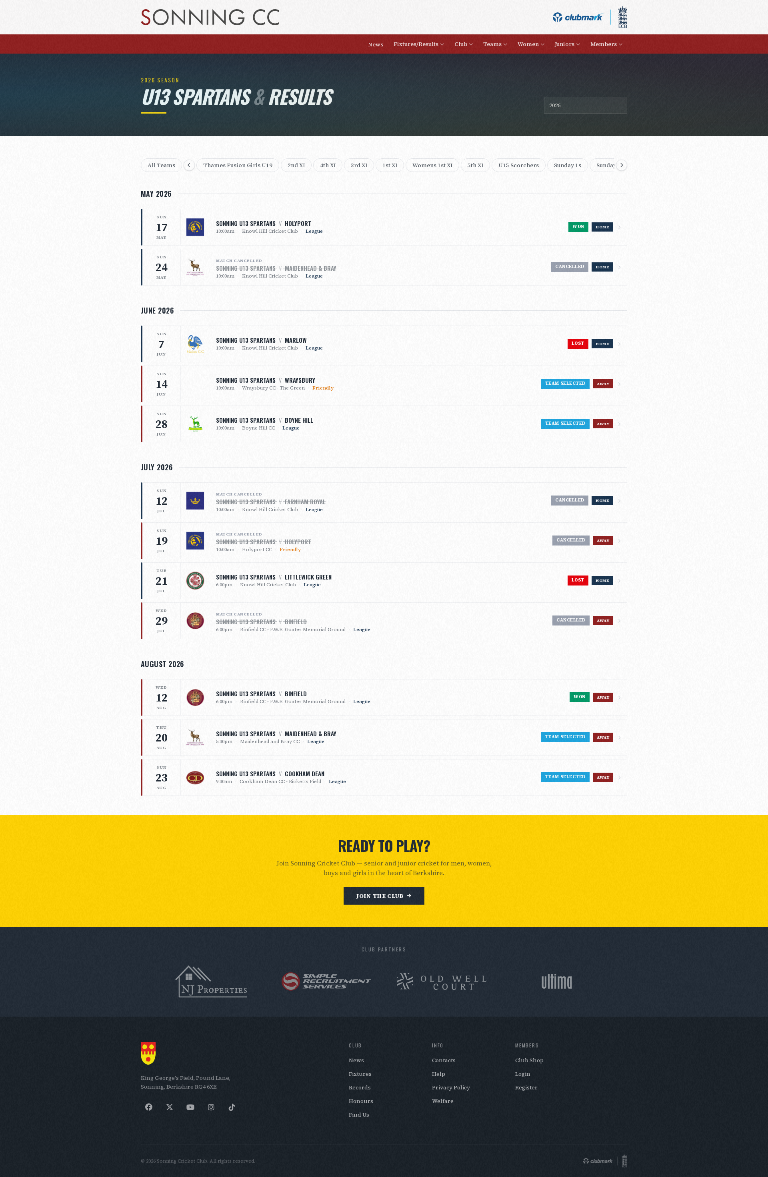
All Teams (161, 165)
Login (522, 1074)
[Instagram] (211, 1107)
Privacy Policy (451, 1087)
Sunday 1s (567, 165)
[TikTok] (232, 1107)
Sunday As (610, 165)
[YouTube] (190, 1107)
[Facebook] (149, 1107)
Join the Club (380, 896)
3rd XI (359, 165)
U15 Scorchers (518, 165)
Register (526, 1087)
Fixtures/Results (416, 44)
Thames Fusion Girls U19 (237, 165)
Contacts (444, 1060)
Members (603, 44)
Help (438, 1074)
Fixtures (360, 1074)
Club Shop (529, 1060)
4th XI (328, 165)
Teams (492, 44)
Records (360, 1087)
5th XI (475, 165)
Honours (361, 1101)
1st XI (389, 165)
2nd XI (296, 165)
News (375, 44)
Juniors (564, 44)
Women (528, 44)
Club (460, 44)
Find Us (359, 1115)
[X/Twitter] (170, 1107)
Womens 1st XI (432, 165)
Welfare (443, 1101)
